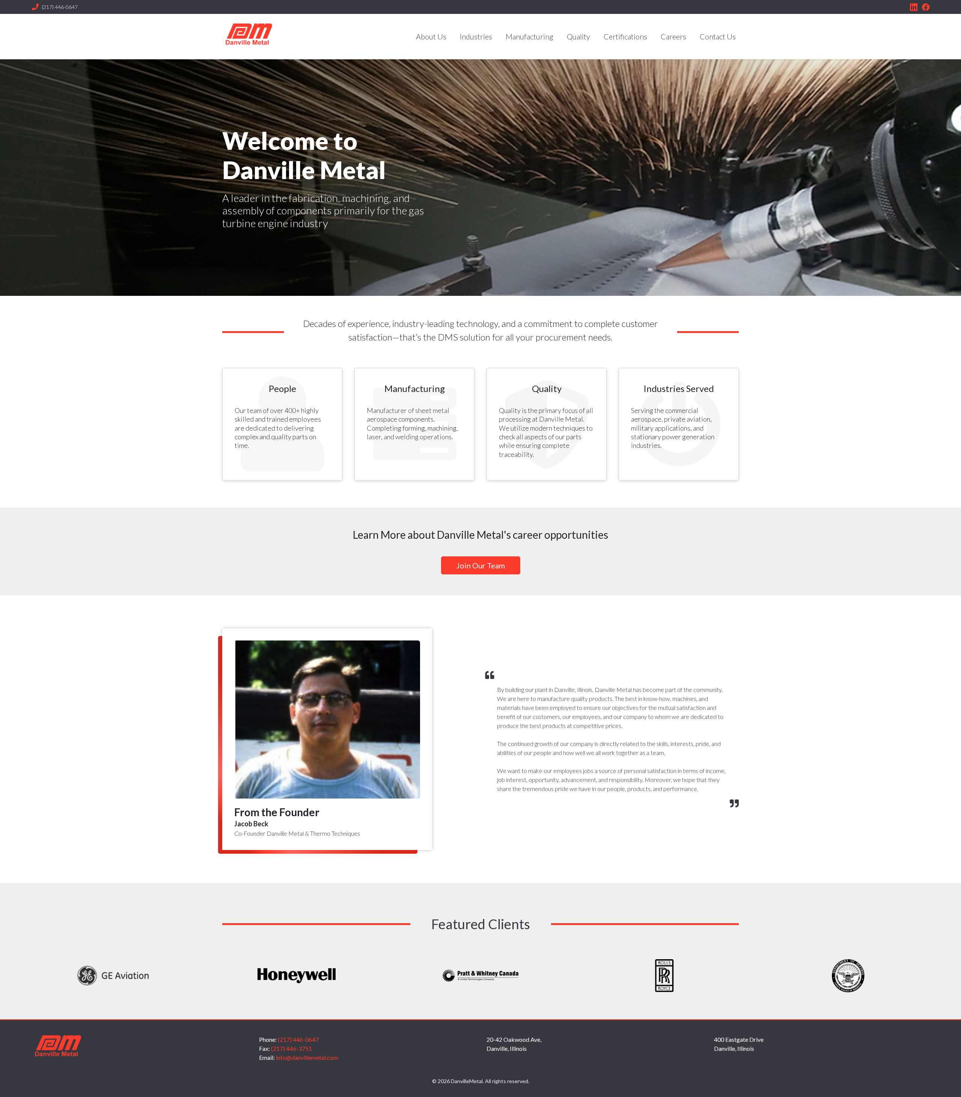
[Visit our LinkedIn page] (913, 7)
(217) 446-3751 (291, 1048)
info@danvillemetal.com (307, 1057)
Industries (476, 36)
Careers (673, 36)
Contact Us (718, 36)
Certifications (625, 36)
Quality (578, 36)
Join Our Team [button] (480, 565)
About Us (431, 36)
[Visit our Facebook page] (925, 7)
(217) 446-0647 (60, 7)
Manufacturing (529, 36)
